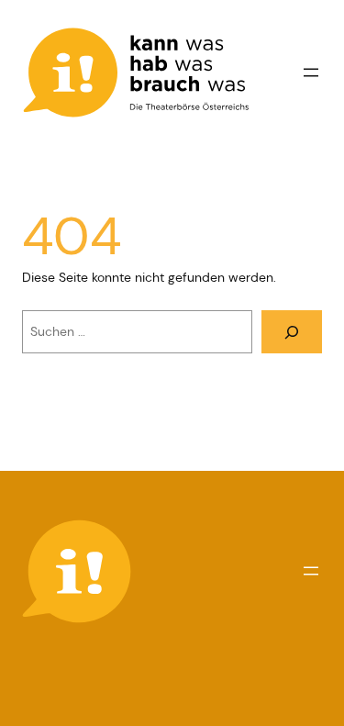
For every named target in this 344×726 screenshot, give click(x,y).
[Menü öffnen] (311, 72)
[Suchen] (291, 331)
